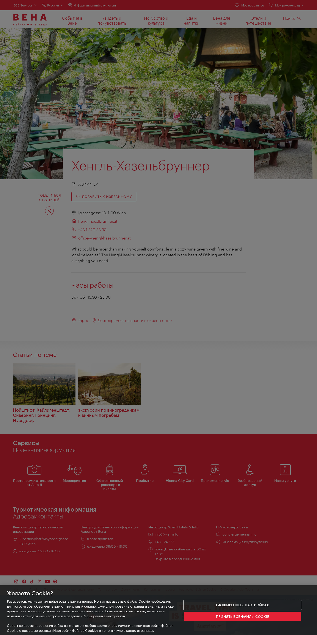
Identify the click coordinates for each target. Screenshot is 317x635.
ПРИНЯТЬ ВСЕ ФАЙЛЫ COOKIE (242, 617)
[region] (158, 610)
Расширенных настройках (242, 605)
